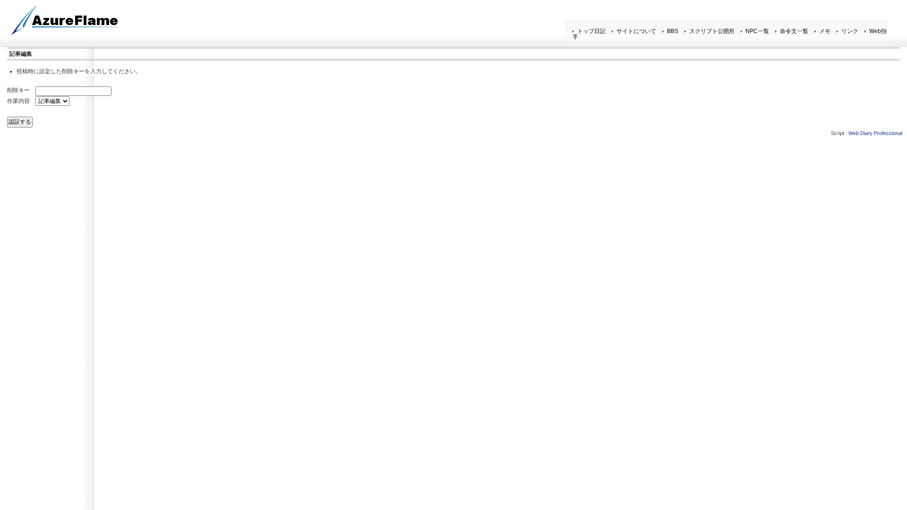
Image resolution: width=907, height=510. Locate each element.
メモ (824, 31)
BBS (672, 31)
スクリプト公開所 (712, 31)
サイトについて (636, 31)
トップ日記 (591, 31)
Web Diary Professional (875, 133)
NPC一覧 (757, 31)
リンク (849, 31)
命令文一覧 (794, 31)
